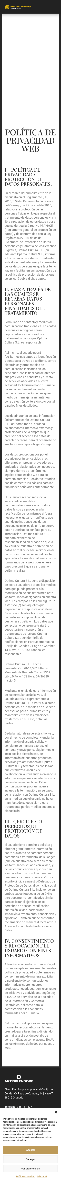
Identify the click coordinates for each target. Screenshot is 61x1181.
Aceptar (30, 1149)
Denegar (30, 1159)
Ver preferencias (30, 1168)
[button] (56, 1112)
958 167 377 (24, 1106)
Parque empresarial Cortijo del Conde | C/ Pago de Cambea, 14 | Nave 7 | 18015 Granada (29, 1093)
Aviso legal (42, 1176)
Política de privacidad (25, 1176)
